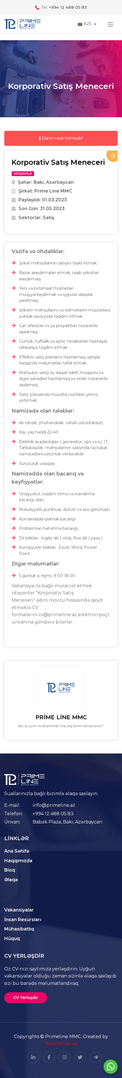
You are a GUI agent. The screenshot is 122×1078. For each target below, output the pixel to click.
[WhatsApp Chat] (111, 1067)
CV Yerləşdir (25, 997)
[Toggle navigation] (110, 24)
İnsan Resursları (22, 919)
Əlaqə (11, 879)
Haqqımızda (18, 860)
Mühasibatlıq (19, 929)
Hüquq (12, 938)
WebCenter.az (61, 1043)
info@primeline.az (54, 805)
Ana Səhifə (16, 851)
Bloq (9, 870)
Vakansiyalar (19, 910)
